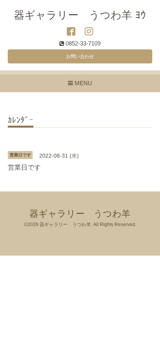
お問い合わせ (80, 56)
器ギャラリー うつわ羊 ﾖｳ (80, 15)
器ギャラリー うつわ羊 (80, 214)
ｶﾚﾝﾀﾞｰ (20, 120)
